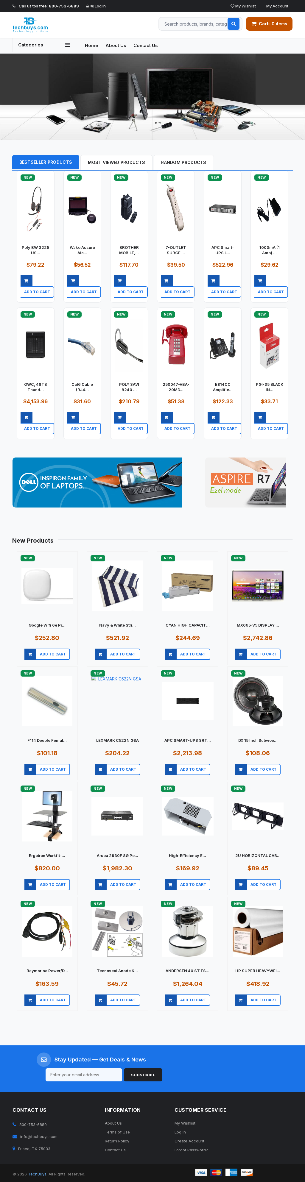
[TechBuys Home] (44, 25)
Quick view (37, 299)
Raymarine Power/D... (47, 971)
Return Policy (117, 1141)
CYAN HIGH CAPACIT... (188, 625)
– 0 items (273, 23)
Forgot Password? (191, 1150)
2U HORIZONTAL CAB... (258, 856)
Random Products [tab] (183, 162)
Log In (180, 1132)
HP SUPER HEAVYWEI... (257, 971)
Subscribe (143, 1075)
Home (91, 45)
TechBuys (37, 1174)
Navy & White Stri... (117, 625)
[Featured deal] (97, 483)
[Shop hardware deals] (152, 97)
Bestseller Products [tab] (45, 162)
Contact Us (145, 45)
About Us (115, 45)
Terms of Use (117, 1132)
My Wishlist (245, 6)
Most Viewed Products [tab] (116, 162)
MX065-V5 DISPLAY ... (258, 625)
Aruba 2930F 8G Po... (117, 856)
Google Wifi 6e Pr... (47, 625)
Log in (100, 6)
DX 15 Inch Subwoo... (258, 740)
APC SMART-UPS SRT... (187, 740)
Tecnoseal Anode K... (117, 971)
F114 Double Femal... (47, 740)
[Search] (233, 24)
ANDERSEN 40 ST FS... (187, 971)
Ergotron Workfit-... (47, 856)
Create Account (189, 1141)
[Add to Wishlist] (54, 300)
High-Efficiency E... (187, 856)
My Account (276, 6)
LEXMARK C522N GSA (117, 740)
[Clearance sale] (245, 483)
